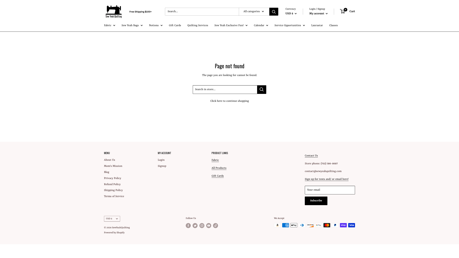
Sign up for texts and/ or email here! (327, 179)
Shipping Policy (113, 190)
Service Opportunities (288, 25)
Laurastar (317, 25)
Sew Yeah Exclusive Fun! (229, 25)
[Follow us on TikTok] (215, 225)
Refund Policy (112, 184)
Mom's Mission (113, 166)
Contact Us (311, 155)
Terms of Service (114, 196)
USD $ (109, 218)
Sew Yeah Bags (130, 25)
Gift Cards (175, 25)
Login (161, 160)
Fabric (107, 25)
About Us (109, 160)
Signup (162, 166)
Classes (333, 25)
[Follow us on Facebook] (188, 225)
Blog (106, 172)
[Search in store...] (261, 89)
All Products (219, 168)
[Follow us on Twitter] (195, 225)
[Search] (273, 12)
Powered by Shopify (114, 232)
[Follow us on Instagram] (201, 225)
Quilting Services (197, 25)
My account (317, 13)
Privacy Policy (112, 178)
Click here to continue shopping (229, 101)
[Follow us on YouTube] (208, 225)
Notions (154, 25)
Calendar (259, 25)
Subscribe (316, 200)
